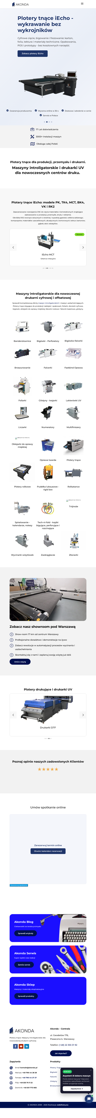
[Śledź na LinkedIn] (26, 1046)
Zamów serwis (24, 964)
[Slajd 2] (47, 122)
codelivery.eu (62, 1105)
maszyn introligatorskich (48, 303)
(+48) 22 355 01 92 (68, 1045)
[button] (13, 247)
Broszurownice (56, 1086)
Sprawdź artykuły (25, 933)
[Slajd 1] (44, 122)
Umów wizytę (20, 661)
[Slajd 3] (49, 122)
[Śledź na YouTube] (21, 1046)
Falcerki (53, 1077)
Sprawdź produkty (26, 996)
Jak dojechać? (61, 1053)
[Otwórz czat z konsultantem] (89, 1099)
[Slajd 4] (51, 122)
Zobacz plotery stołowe (34, 49)
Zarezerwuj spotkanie (19, 885)
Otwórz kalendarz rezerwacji (48, 851)
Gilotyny (53, 1081)
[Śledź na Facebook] (15, 1046)
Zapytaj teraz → (77, 1089)
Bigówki (53, 1072)
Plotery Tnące (56, 1068)
